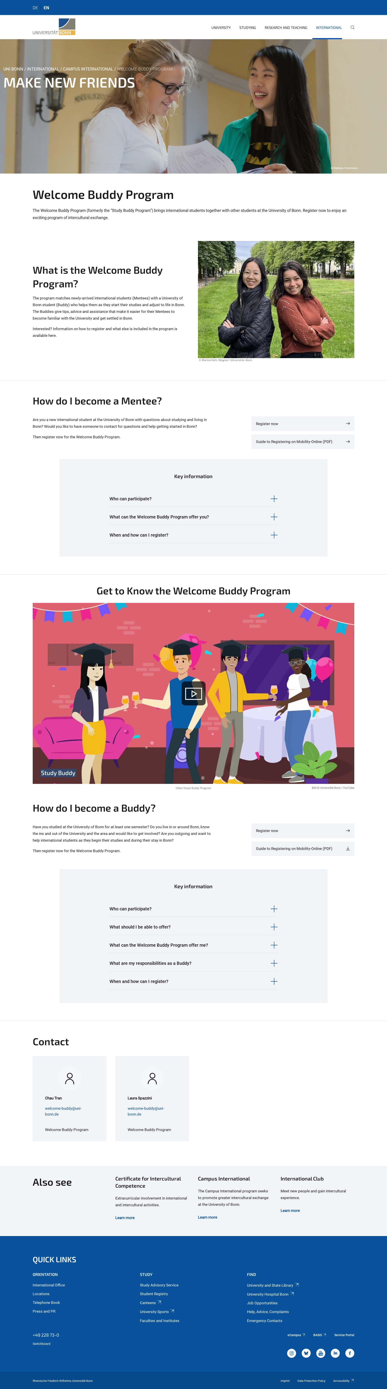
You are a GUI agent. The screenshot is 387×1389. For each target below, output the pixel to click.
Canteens (148, 1303)
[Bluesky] (306, 1354)
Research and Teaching (286, 27)
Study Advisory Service (159, 1285)
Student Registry (154, 1294)
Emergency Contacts (264, 1320)
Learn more (125, 1217)
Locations (41, 1294)
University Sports (154, 1311)
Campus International (88, 69)
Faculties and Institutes (159, 1320)
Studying (247, 27)
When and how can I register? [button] (139, 535)
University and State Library (270, 1285)
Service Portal (344, 1335)
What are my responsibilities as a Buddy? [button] (150, 963)
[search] (350, 30)
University (221, 27)
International (329, 27)
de (35, 7)
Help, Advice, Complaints (268, 1311)
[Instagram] (291, 1354)
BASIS (317, 1335)
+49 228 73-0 (46, 1334)
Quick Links (54, 1259)
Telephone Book (46, 1302)
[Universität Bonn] (54, 26)
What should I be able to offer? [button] (140, 927)
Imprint (285, 1381)
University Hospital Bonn (267, 1294)
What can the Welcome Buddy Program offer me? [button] (159, 945)
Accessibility (341, 1381)
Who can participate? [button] (131, 498)
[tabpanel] (193, 106)
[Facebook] (349, 1354)
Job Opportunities (262, 1303)
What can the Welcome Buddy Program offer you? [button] (159, 517)
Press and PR (44, 1311)
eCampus (294, 1335)
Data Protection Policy (311, 1381)
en (46, 7)
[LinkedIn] (335, 1354)
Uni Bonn (13, 69)
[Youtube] (320, 1354)
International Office (49, 1285)
